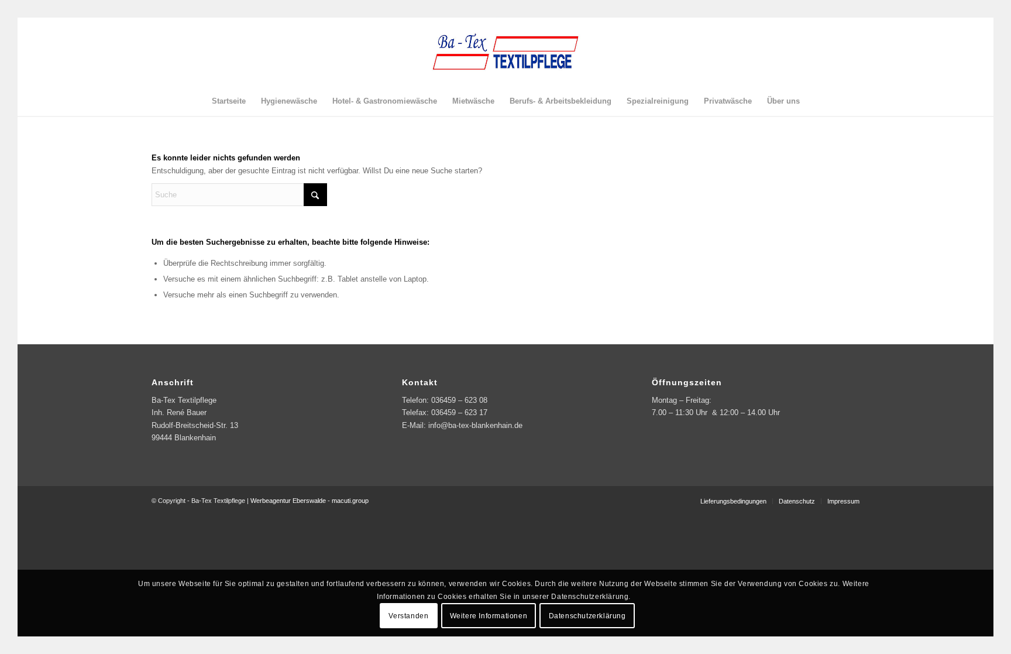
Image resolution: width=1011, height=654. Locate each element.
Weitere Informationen (489, 616)
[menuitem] (228, 101)
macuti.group (350, 500)
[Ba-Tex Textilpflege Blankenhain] (505, 52)
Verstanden (408, 616)
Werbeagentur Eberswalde (288, 500)
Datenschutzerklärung (587, 616)
